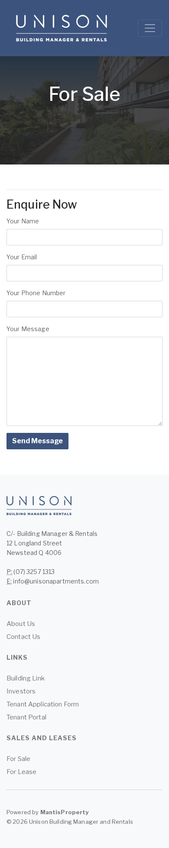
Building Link (25, 678)
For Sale (18, 759)
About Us (20, 624)
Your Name (24, 221)
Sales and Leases (41, 738)
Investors (21, 691)
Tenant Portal (26, 717)
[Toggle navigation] (150, 28)
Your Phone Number (35, 293)
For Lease (21, 772)
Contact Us (23, 637)
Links (17, 657)
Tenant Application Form (42, 704)
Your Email (25, 257)
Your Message (27, 328)
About (19, 602)
